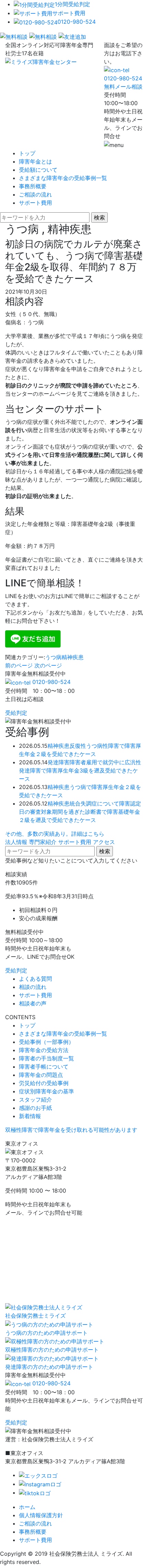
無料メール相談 (123, 86)
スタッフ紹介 (35, 1099)
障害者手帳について (43, 1066)
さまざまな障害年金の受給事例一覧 (63, 177)
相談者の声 (32, 1003)
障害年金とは (35, 161)
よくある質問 (35, 978)
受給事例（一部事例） (46, 1041)
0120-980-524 (76, 21)
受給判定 (16, 712)
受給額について (38, 169)
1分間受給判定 (72, 4)
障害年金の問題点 (41, 1074)
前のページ (19, 665)
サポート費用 (68, 13)
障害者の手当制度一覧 (46, 1058)
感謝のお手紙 (35, 1107)
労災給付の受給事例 (43, 1083)
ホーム (27, 1506)
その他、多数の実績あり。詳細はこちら (54, 833)
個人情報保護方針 (41, 1515)
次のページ (48, 665)
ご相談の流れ (35, 194)
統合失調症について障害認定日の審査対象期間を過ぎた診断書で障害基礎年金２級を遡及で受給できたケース (80, 811)
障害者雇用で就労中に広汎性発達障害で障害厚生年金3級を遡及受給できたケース (80, 770)
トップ (27, 153)
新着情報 (30, 1116)
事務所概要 (32, 186)
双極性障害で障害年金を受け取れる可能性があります (71, 1129)
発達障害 (58, 762)
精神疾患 (73, 657)
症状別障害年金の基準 (46, 1091)
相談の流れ (32, 986)
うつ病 (53, 657)
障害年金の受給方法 (43, 1050)
